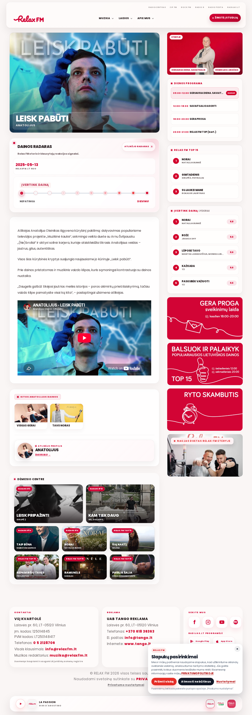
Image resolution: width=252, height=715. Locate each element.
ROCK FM (186, 7)
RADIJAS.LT (233, 7)
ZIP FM (173, 7)
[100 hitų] (221, 703)
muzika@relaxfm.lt (69, 655)
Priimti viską (164, 682)
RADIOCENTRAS (157, 7)
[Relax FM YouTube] (222, 622)
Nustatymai (225, 682)
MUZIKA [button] (104, 18)
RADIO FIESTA (215, 7)
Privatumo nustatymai (126, 685)
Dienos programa (188, 83)
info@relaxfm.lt (61, 649)
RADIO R (199, 7)
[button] (225, 18)
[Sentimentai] (231, 703)
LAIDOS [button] (124, 18)
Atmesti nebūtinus (196, 682)
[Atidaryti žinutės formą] (205, 318)
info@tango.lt (138, 637)
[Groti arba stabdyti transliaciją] (20, 704)
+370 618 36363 (140, 631)
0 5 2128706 (44, 642)
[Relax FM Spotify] (236, 622)
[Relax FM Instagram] (208, 622)
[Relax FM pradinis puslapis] (28, 18)
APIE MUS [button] (143, 18)
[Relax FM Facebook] (194, 622)
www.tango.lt (137, 643)
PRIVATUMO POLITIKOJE (197, 673)
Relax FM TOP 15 (186, 150)
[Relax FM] (210, 703)
